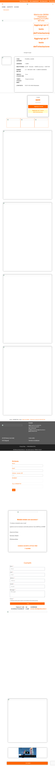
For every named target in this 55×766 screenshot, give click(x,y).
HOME (4, 7)
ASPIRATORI (15, 419)
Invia (14, 489)
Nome (11, 566)
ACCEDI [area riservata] (8, 438)
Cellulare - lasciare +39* (17, 473)
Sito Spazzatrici (44, 1)
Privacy (11, 598)
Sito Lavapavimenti (34, 1)
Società (11, 583)
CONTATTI (10, 7)
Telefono (12, 578)
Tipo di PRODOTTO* (16, 483)
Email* (13, 468)
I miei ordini (32, 438)
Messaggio (12, 589)
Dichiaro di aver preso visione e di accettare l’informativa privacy (24, 600)
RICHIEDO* (14, 478)
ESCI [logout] (5, 440)
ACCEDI (16, 7)
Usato (20, 419)
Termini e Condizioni (34, 440)
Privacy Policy (22, 446)
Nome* (13, 463)
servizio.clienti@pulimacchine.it (38, 608)
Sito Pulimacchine (24, 1)
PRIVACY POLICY (38, 449)
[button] (38, 106)
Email (11, 572)
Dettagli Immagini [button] (27, 52)
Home (11, 419)
